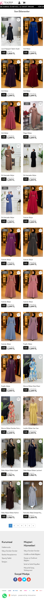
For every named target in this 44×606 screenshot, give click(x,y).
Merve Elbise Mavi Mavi (31, 386)
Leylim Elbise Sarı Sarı (31, 428)
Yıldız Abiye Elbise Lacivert (32, 470)
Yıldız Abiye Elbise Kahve (10, 513)
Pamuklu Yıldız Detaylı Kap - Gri (33, 513)
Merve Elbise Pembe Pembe (11, 428)
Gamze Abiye (28, 217)
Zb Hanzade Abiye (7, 175)
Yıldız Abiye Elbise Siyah (9, 470)
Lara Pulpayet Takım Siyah (10, 49)
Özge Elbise (27, 133)
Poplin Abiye (27, 344)
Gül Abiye (26, 49)
